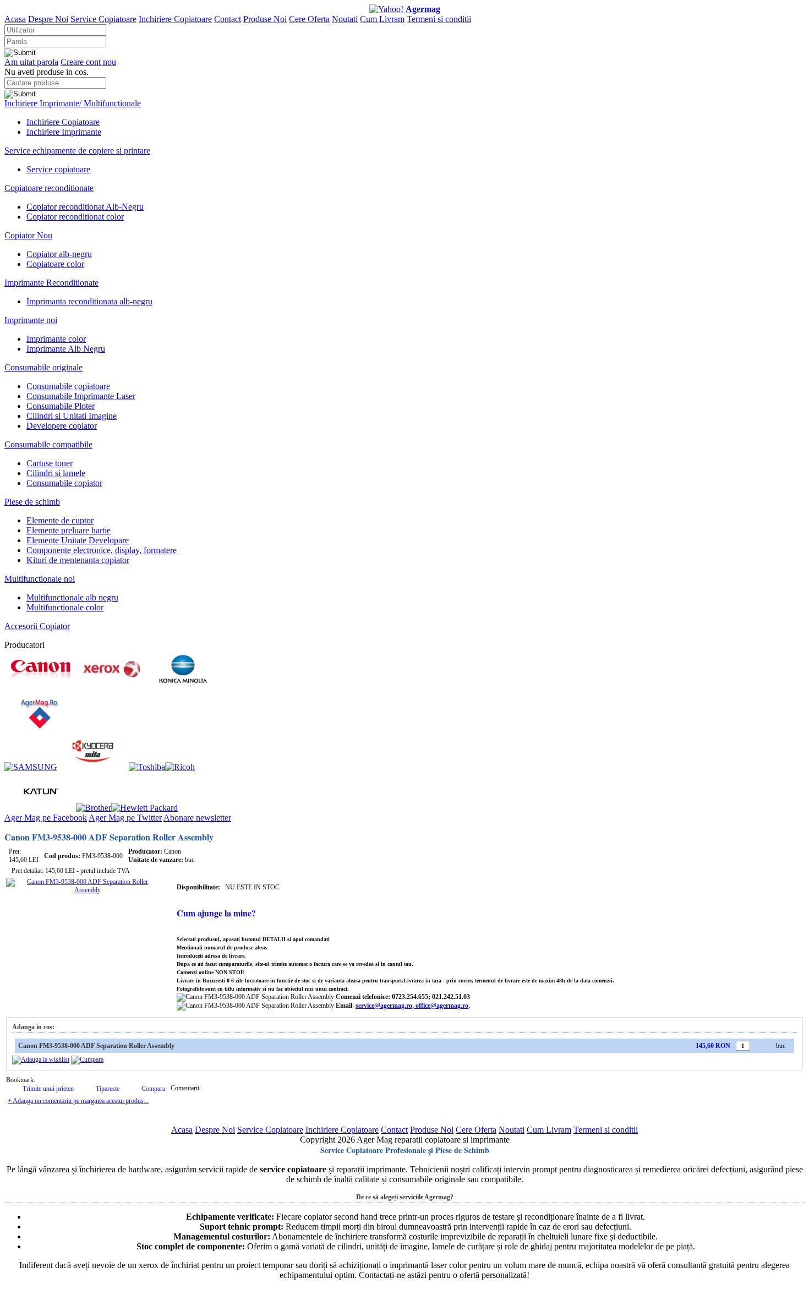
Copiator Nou (28, 235)
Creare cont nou (88, 62)
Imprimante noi (30, 320)
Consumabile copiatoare (68, 386)
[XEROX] (111, 685)
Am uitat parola (31, 62)
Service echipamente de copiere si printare (77, 150)
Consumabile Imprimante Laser (80, 396)
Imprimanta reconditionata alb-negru (89, 301)
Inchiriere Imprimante (63, 131)
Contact (227, 19)
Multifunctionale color (64, 607)
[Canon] (40, 685)
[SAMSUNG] (30, 767)
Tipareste (107, 1089)
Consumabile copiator (64, 483)
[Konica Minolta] (183, 685)
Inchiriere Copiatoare (175, 19)
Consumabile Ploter (60, 406)
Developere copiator (61, 425)
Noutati (345, 19)
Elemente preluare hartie (68, 530)
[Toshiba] (147, 767)
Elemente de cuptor (60, 520)
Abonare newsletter (197, 817)
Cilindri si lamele (55, 473)
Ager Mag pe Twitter (125, 817)
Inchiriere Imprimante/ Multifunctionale (72, 103)
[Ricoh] (180, 767)
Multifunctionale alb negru (72, 597)
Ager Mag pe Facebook (45, 817)
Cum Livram (382, 19)
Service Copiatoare (103, 19)
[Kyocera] (93, 767)
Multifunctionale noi (39, 578)
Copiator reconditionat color (75, 216)
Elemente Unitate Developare (77, 540)
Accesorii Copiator (37, 626)
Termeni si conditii (439, 19)
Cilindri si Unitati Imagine (71, 415)
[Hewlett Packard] (144, 807)
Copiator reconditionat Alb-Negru (85, 206)
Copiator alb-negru (59, 254)
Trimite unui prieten (48, 1089)
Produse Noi (265, 19)
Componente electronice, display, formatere (101, 550)
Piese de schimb (32, 501)
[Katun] (40, 807)
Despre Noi (48, 19)
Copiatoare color (55, 264)
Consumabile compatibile (48, 444)
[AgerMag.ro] (40, 726)
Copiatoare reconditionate (49, 188)
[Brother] (93, 807)
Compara (153, 1089)
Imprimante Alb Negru (65, 348)
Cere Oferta (309, 19)
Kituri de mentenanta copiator (77, 560)
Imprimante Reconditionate (51, 282)
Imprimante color (56, 338)
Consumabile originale (43, 367)
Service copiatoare (58, 169)
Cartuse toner (49, 463)
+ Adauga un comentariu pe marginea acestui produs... (78, 1101)
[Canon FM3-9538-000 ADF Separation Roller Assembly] (83, 890)
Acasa (15, 19)
